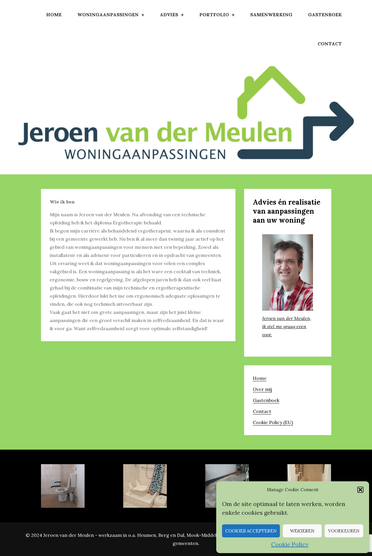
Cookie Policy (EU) (273, 422)
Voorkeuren (344, 531)
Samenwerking (271, 14)
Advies (169, 14)
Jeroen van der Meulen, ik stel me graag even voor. (286, 326)
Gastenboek (325, 14)
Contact (330, 44)
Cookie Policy (290, 544)
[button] (360, 490)
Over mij (262, 389)
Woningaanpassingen (108, 14)
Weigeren (302, 531)
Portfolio (214, 14)
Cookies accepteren (251, 531)
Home (54, 14)
